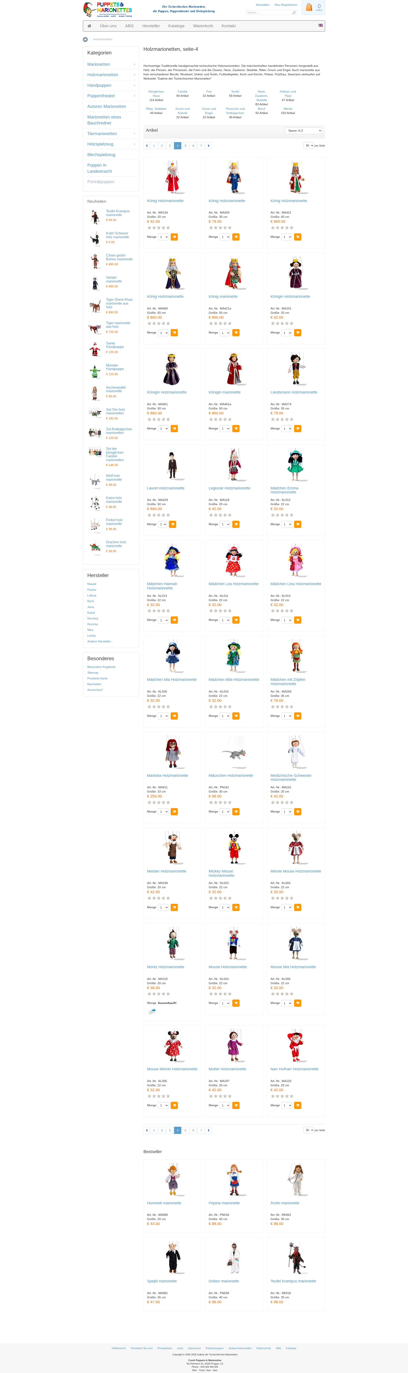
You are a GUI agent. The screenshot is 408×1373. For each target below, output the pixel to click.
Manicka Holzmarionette (167, 776)
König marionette (223, 297)
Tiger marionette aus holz (118, 325)
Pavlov (91, 589)
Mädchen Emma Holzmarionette (284, 490)
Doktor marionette (224, 1281)
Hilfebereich (119, 1348)
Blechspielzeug (101, 154)
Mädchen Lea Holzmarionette (234, 584)
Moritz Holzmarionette (165, 967)
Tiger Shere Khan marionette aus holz (119, 303)
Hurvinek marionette (164, 1203)
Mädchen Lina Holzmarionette (296, 584)
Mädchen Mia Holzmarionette (172, 680)
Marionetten (98, 64)
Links (180, 1348)
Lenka (91, 635)
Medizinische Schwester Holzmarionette (291, 778)
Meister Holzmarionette (166, 871)
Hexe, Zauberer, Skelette (261, 96)
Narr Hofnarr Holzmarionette (295, 1069)
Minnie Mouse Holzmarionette (296, 871)
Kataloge (176, 26)
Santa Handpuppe (115, 345)
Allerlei (287, 108)
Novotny (92, 618)
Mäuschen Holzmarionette (231, 776)
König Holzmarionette (165, 201)
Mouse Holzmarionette (228, 967)
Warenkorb (203, 26)
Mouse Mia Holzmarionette (293, 967)
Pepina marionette (224, 1203)
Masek (91, 584)
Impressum (194, 1348)
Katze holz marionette (114, 499)
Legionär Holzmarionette (229, 488)
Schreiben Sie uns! (142, 1348)
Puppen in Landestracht (99, 168)
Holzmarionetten (102, 74)
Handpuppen (99, 85)
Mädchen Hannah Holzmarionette (162, 586)
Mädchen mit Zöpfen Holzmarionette (288, 682)
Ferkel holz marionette (114, 522)
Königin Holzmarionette (290, 297)
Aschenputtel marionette (116, 389)
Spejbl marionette (162, 1281)
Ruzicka (92, 624)
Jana (90, 607)
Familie (182, 91)
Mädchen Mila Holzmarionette (234, 680)
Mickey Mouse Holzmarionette (221, 873)
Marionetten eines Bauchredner (104, 120)
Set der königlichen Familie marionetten (115, 454)
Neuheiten (94, 684)
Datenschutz (263, 1348)
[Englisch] (321, 25)
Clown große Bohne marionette (119, 257)
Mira (90, 630)
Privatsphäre (164, 1348)
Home (85, 39)
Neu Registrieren (286, 4)
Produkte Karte (97, 678)
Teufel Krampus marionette (293, 1281)
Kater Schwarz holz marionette (117, 235)
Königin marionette (225, 392)
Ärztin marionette (285, 1203)
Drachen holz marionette (116, 544)
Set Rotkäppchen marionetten (119, 431)
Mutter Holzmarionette (227, 1069)
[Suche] (294, 12)
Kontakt (229, 26)
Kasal (91, 612)
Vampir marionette (114, 279)
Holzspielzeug (100, 144)
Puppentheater (101, 95)
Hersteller (151, 26)
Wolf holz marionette (114, 477)
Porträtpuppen (100, 181)
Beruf (261, 108)
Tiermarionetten (102, 133)
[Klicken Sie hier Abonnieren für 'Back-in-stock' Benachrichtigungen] (151, 1011)
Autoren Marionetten (106, 106)
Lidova (91, 595)
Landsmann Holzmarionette (294, 392)
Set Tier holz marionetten (115, 411)
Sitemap (92, 672)
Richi (90, 601)
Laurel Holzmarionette (165, 488)
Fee (209, 91)
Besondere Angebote (101, 667)
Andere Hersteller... (100, 641)
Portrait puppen (215, 1348)
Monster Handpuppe (115, 367)
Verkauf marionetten (240, 1348)
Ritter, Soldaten (156, 108)
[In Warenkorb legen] (174, 237)
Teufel (235, 91)
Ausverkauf (94, 689)
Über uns (108, 26)
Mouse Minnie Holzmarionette (172, 1069)
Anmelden (262, 4)
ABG (129, 26)
